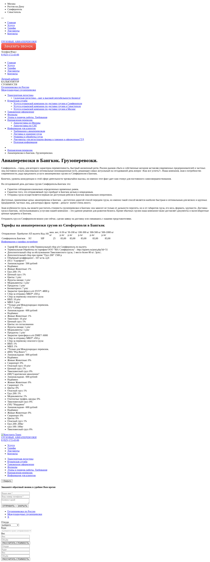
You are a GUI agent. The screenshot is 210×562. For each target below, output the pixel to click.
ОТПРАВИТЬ (8, 506)
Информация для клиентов (21, 128)
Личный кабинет (10, 79)
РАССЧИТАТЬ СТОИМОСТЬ (15, 543)
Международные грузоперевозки (18, 90)
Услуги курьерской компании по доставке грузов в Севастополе (47, 106)
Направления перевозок (20, 120)
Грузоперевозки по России (15, 87)
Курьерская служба (17, 100)
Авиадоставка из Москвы (27, 123)
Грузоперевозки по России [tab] (21, 511)
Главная (11, 22)
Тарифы (11, 28)
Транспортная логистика (20, 95)
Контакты (12, 33)
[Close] (2, 18)
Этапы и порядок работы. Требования (27, 117)
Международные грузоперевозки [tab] (24, 514)
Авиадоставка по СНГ (25, 125)
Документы (13, 30)
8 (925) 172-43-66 (10, 54)
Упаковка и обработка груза (28, 136)
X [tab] (8, 517)
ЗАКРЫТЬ (22, 506)
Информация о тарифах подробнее (19, 241)
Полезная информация (25, 142)
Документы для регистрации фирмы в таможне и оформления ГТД (49, 139)
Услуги (11, 25)
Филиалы (12, 114)
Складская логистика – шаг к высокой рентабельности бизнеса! (47, 98)
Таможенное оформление (20, 111)
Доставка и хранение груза (28, 134)
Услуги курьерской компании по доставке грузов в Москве (44, 109)
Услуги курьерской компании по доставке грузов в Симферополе (48, 103)
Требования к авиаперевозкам (29, 131)
